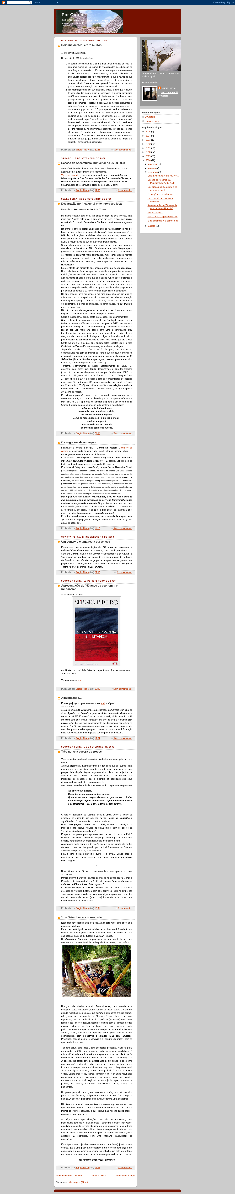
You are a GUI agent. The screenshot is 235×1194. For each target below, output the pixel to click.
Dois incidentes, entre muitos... (82, 45)
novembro (153, 164)
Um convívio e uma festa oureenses (85, 541)
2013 (148, 140)
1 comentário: (125, 190)
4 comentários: (124, 572)
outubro (152, 168)
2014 (148, 136)
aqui (103, 703)
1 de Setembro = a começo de (81, 917)
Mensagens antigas (125, 1176)
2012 (148, 144)
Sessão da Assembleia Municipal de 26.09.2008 (93, 163)
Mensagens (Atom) (78, 1182)
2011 (148, 148)
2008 (148, 160)
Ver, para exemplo (70, 175)
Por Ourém (73, 14)
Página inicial (99, 1176)
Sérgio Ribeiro (168, 88)
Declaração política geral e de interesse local (91, 203)
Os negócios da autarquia (78, 442)
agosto (152, 226)
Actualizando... (71, 697)
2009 (148, 156)
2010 (148, 152)
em (79, 680)
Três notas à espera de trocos (81, 751)
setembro (153, 172)
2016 (148, 131)
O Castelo (150, 117)
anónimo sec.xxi (153, 121)
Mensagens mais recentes (69, 1176)
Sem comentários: (122, 150)
